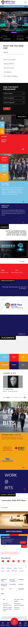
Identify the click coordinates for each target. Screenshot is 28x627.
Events (2, 571)
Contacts (20, 584)
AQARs (8, 571)
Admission (9, 568)
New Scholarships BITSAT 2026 (14, 6)
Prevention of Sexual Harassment (19, 604)
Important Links (4, 580)
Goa (11, 589)
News (20, 568)
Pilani (2, 589)
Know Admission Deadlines (10, 76)
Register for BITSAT (9, 64)
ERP (4, 599)
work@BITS (11, 481)
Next (26, 37)
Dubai (2, 593)
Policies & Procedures (13, 580)
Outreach (21, 571)
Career (15, 568)
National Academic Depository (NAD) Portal (7, 609)
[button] (22, 261)
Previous (1, 37)
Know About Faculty (9, 68)
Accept (23, 542)
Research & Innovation (4, 585)
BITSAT (3, 568)
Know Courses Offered (9, 59)
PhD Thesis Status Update (18, 600)
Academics (21, 579)
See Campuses (7, 72)
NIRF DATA (14, 571)
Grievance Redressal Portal (7, 604)
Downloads (13, 584)
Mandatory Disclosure (17, 608)
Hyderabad (21, 589)
